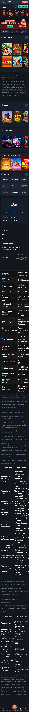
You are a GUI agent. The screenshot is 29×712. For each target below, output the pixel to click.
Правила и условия (7, 243)
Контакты (5, 230)
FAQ (3, 234)
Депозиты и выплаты (8, 239)
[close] (1, 2)
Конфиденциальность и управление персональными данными (12, 248)
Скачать (25, 2)
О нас (3, 225)
